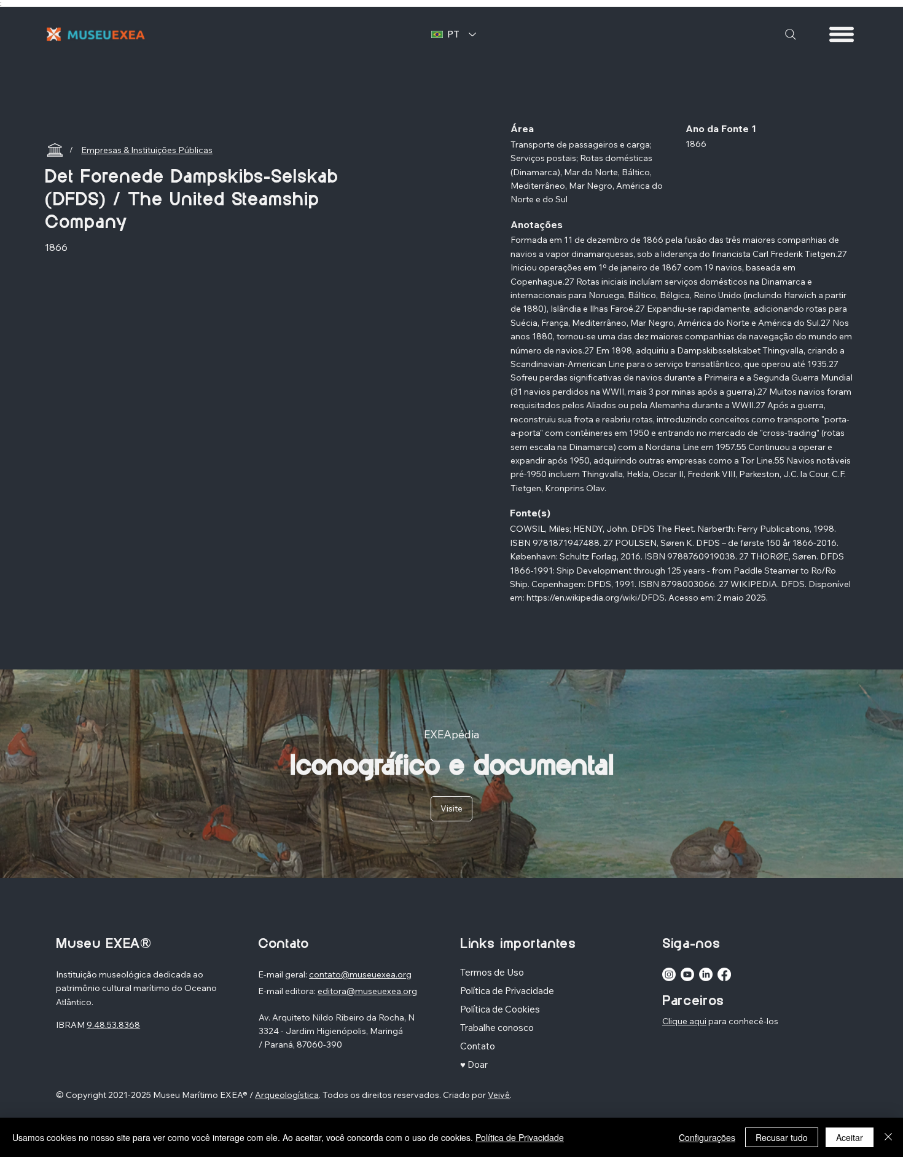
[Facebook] (724, 974)
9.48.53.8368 (113, 1024)
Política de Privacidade (519, 1137)
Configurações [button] (707, 1137)
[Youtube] (687, 974)
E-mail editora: (288, 991)
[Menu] (842, 34)
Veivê (499, 1094)
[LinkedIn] (706, 974)
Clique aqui (684, 1021)
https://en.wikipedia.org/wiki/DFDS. (596, 597)
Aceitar (849, 1137)
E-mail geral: (283, 974)
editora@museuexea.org (367, 991)
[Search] (790, 34)
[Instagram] (669, 974)
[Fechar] (888, 1137)
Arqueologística (287, 1094)
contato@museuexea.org (360, 974)
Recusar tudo (782, 1137)
